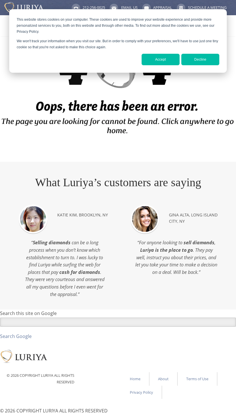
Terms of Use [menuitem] (197, 378)
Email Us (129, 7)
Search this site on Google (28, 313)
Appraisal (162, 7)
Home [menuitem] (135, 378)
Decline (200, 59)
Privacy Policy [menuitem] (141, 392)
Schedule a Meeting (207, 7)
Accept (160, 59)
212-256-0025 (94, 7)
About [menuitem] (163, 378)
